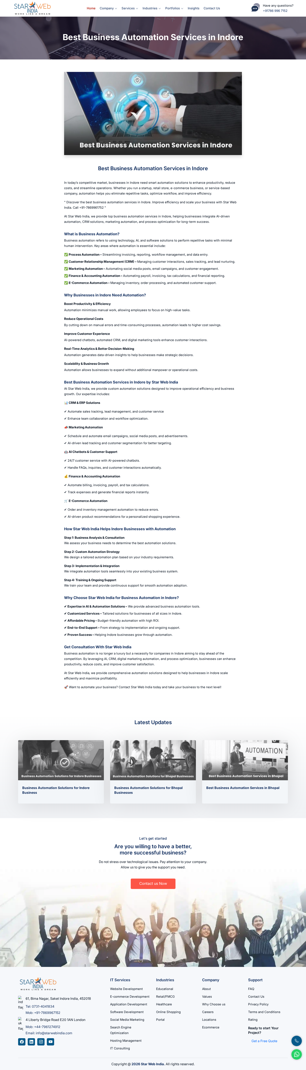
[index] (32, 7)
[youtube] (50, 1041)
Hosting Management (126, 1041)
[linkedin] (31, 1041)
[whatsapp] (296, 1054)
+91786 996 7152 (275, 11)
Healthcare (164, 1004)
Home (91, 8)
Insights (193, 8)
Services (129, 8)
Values (207, 997)
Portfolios (173, 8)
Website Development (126, 989)
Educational (164, 989)
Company (107, 8)
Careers (208, 1012)
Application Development (128, 1004)
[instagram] (41, 1041)
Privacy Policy (258, 1004)
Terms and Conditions (264, 1012)
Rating (252, 1020)
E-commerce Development (129, 997)
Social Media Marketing (127, 1020)
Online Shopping (168, 1012)
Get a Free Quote (264, 1041)
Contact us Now (153, 883)
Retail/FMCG (165, 997)
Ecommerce (210, 1027)
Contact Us (212, 8)
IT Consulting (120, 1048)
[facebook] (21, 1041)
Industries (150, 8)
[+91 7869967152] (296, 1041)
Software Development (127, 1012)
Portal (160, 1020)
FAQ (251, 989)
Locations (209, 1020)
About (206, 989)
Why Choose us (213, 1004)
